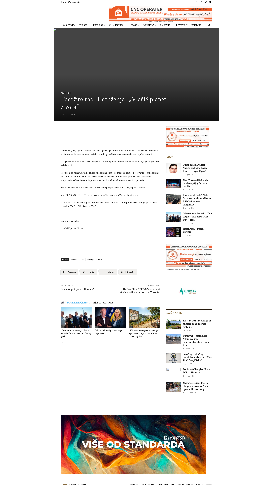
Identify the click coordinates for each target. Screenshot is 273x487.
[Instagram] (201, 2)
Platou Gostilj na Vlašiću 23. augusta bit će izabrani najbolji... (197, 324)
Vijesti (83, 25)
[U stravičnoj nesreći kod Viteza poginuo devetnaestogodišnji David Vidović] (173, 339)
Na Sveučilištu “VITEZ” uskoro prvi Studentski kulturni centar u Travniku (140, 291)
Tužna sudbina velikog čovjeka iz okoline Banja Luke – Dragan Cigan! (195, 168)
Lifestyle (148, 25)
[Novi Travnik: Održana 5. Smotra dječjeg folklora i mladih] (173, 183)
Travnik (74, 260)
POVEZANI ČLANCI (78, 302)
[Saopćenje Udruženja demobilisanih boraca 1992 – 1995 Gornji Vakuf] (173, 358)
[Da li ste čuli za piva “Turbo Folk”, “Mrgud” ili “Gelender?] (173, 372)
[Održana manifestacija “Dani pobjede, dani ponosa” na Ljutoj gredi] (76, 317)
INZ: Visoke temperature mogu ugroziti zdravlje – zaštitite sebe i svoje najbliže (144, 334)
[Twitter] (205, 2)
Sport (134, 25)
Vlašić (82, 260)
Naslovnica (69, 25)
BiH (69, 93)
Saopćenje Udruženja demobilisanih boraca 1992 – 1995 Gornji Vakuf (197, 357)
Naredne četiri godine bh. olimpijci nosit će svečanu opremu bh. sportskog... (195, 386)
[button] (209, 25)
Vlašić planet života (94, 260)
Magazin (165, 25)
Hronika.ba (67, 484)
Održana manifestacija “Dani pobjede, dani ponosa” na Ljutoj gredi (76, 334)
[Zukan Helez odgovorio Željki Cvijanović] (110, 317)
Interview (181, 25)
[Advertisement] (112, 140)
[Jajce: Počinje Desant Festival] (173, 232)
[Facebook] (196, 2)
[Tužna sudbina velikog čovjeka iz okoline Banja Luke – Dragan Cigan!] (173, 168)
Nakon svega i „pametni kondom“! (78, 289)
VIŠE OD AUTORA (102, 302)
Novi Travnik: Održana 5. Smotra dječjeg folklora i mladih (195, 183)
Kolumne (196, 25)
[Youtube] (210, 2)
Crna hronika (116, 25)
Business (98, 25)
